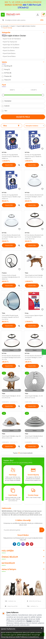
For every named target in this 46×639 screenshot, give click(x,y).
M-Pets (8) (7, 73)
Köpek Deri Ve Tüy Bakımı (11, 47)
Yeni (5, 111)
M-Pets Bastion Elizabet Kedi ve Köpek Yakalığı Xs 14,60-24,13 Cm (34, 357)
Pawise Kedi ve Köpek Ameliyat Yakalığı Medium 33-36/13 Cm (11, 277)
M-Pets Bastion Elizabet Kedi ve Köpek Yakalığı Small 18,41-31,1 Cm (11, 357)
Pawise (4, 273)
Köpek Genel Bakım (9, 56)
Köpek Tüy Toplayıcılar (10, 42)
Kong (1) (7, 69)
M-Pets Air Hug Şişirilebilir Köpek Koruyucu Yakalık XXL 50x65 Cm (10, 156)
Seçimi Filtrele (23, 117)
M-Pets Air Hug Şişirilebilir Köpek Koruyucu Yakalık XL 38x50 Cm (33, 156)
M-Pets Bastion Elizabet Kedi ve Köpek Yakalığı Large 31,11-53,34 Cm (11, 237)
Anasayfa (5, 26)
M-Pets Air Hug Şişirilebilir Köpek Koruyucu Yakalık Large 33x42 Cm (11, 196)
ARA (41, 20)
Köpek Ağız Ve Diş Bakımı (11, 44)
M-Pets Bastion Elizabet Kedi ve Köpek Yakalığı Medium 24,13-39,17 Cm (34, 237)
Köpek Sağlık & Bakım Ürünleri (26, 26)
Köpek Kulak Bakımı (9, 53)
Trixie (26, 273)
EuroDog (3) (8, 66)
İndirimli (6, 106)
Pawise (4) (7, 76)
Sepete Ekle (9, 165)
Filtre (5, 126)
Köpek (13, 26)
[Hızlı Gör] (19, 165)
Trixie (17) (7, 80)
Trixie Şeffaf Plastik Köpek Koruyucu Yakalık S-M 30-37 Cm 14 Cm (10, 317)
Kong (26, 313)
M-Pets (4, 152)
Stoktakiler (7, 101)
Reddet (29, 621)
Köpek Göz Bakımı (9, 50)
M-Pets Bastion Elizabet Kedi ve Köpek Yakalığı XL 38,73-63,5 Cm (34, 196)
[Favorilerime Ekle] (19, 149)
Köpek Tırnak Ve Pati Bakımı (12, 39)
